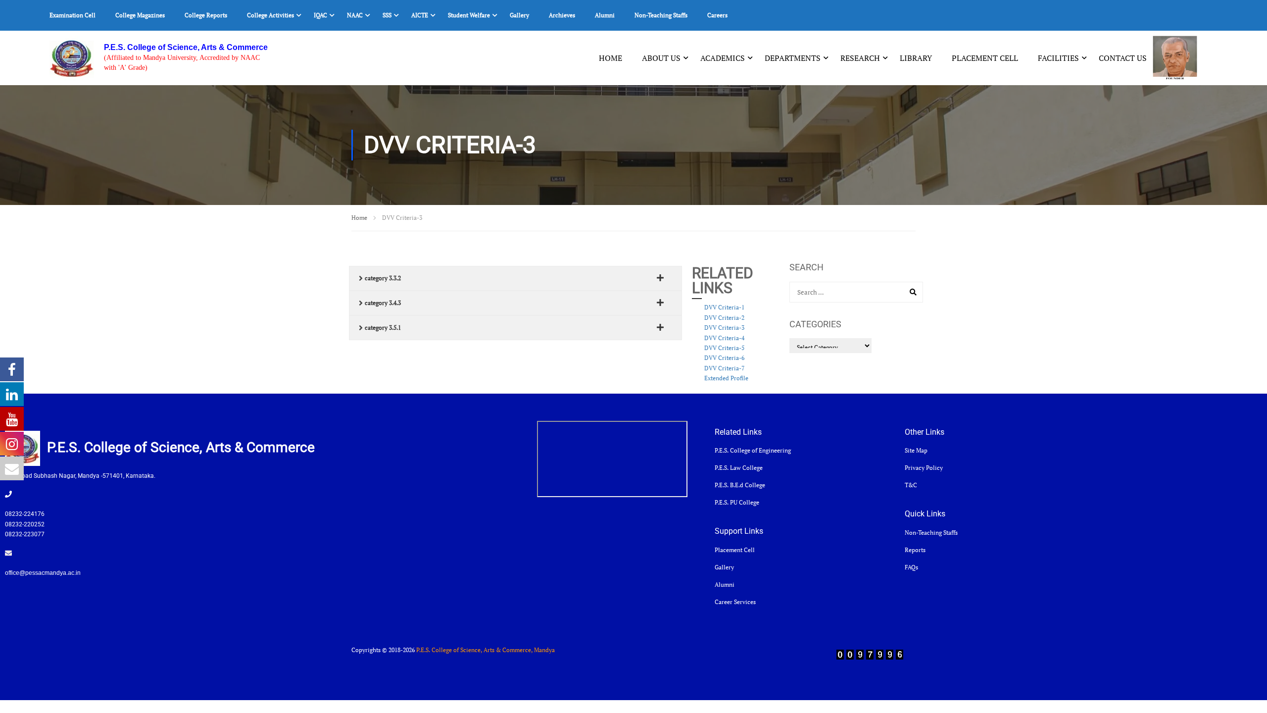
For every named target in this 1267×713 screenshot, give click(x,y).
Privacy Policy (924, 467)
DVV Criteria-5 (724, 348)
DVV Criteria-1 (724, 307)
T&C (911, 485)
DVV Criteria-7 (724, 368)
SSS (387, 15)
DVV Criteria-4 (724, 338)
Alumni (605, 15)
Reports (915, 550)
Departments (793, 57)
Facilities (1058, 57)
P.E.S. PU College (737, 502)
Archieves (562, 15)
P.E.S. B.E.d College (740, 485)
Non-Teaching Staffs (660, 15)
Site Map (916, 450)
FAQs (911, 567)
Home (610, 57)
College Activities (270, 15)
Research (860, 57)
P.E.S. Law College (739, 467)
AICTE (419, 15)
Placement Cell (985, 57)
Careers (717, 15)
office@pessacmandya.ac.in (43, 572)
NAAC (355, 15)
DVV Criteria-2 (724, 317)
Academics (722, 57)
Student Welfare (469, 15)
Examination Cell (72, 15)
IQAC (320, 15)
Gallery (519, 15)
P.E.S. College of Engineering (753, 450)
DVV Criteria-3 (724, 327)
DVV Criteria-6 (724, 357)
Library (916, 57)
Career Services (735, 602)
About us (661, 57)
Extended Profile (726, 378)
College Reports (206, 15)
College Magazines (140, 15)
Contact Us (1123, 57)
